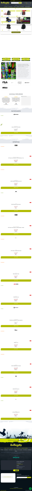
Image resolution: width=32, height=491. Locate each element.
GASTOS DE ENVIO (3, 452)
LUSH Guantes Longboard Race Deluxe (16, 250)
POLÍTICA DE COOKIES (28, 452)
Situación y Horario (24, 448)
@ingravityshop (20, 440)
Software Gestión (2, 490)
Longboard (6, 449)
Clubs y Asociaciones (17, 448)
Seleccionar (16, 132)
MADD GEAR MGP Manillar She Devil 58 (16, 181)
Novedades (16, 111)
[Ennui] (12, 82)
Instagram (16, 470)
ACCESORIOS (26, 57)
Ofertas (16, 142)
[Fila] (4, 82)
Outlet (8, 448)
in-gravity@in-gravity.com (13, 488)
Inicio (5, 448)
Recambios (6, 59)
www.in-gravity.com (19, 488)
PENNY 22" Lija (16, 342)
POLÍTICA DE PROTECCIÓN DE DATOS (16, 453)
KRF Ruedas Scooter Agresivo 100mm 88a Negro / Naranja (16, 227)
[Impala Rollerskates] (4, 87)
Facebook (14, 470)
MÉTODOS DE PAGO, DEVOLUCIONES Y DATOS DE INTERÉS (13, 452)
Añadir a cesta (16, 164)
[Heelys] (27, 82)
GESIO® (5, 490)
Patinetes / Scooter (16, 57)
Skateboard (11, 449)
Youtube (17, 470)
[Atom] (20, 82)
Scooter (14, 449)
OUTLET (26, 59)
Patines (6, 57)
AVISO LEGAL (23, 452)
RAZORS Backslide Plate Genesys (16, 204)
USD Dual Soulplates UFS (16, 412)
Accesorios (25, 449)
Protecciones (16, 59)
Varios (16, 451)
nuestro (18, 0)
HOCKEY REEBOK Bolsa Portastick (16, 365)
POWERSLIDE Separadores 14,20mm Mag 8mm (16, 320)
